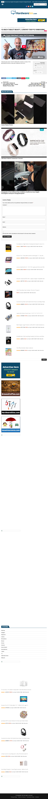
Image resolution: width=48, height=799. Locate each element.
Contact (37, 797)
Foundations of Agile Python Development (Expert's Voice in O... (30, 244)
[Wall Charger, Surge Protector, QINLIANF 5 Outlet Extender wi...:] (8, 329)
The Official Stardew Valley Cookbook (24, 348)
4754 (6, 756)
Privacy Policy (14, 797)
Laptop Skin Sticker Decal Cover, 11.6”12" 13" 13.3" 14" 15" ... (29, 313)
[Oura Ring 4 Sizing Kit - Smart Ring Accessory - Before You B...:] (23, 763)
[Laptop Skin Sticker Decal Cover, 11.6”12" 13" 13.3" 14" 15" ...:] (8, 317)
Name (4, 217)
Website (4, 227)
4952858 (22, 350)
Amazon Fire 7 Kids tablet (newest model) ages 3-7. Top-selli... (30, 255)
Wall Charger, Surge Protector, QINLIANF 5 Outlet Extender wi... (30, 325)
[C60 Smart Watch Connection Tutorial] (24, 142)
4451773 (22, 281)
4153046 (22, 315)
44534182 (22, 258)
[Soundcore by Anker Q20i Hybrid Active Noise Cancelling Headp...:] (8, 306)
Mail (28, 78)
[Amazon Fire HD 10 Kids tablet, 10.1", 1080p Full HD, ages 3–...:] (23, 699)
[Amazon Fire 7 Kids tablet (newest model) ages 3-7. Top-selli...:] (8, 259)
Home (2, 27)
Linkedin (14, 78)
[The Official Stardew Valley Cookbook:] (8, 352)
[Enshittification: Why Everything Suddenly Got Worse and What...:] (8, 340)
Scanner (3, 645)
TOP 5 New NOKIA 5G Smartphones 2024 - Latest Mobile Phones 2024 (10, 83)
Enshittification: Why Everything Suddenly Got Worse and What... (30, 336)
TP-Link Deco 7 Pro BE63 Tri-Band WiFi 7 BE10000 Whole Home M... (16, 689)
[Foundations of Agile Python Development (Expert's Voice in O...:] (8, 248)
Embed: (35, 70)
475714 (7, 723)
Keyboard (3, 634)
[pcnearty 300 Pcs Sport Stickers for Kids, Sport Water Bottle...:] (23, 714)
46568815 (22, 304)
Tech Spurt (42, 62)
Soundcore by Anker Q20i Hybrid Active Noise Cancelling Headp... (30, 301)
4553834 (7, 771)
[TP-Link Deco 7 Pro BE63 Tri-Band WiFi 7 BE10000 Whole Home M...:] (23, 683)
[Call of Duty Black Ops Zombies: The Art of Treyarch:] (8, 294)
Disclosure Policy (30, 797)
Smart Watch (4, 647)
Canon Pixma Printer (7, 125)
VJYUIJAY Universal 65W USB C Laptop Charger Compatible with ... (30, 278)
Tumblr (19, 78)
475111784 (23, 327)
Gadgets (3, 632)
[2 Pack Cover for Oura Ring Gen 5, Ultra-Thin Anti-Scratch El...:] (23, 747)
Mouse (2, 641)
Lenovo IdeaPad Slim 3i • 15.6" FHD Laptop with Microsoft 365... (30, 267)
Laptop (2, 636)
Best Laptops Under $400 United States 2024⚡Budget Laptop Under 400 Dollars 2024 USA (36, 84)
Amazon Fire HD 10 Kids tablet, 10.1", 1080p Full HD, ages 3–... (15, 705)
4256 (22, 246)
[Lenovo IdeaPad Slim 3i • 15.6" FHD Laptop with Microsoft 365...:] (8, 271)
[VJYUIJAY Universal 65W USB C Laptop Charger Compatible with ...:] (8, 283)
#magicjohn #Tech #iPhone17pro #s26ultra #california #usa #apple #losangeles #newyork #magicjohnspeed (20, 192)
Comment (5, 205)
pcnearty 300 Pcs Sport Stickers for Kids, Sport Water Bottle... (14, 721)
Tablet (5, 27)
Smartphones (4, 649)
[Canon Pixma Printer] (24, 109)
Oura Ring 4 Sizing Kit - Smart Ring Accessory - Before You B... (14, 769)
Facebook (4, 78)
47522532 (7, 707)
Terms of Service (22, 797)
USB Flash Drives (4, 655)
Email (4, 222)
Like (45, 30)
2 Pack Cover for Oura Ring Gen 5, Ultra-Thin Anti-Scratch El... (14, 754)
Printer (2, 643)
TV (1, 653)
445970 (22, 338)
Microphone (3, 638)
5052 (22, 269)
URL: (36, 65)
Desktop (3, 630)
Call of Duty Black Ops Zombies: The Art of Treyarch (27, 290)
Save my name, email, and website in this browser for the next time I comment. (19, 233)
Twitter (9, 78)
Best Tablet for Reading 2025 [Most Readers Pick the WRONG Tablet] (33, 1)
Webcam (3, 657)
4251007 (7, 692)
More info (40, 246)
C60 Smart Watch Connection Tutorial (11, 158)
